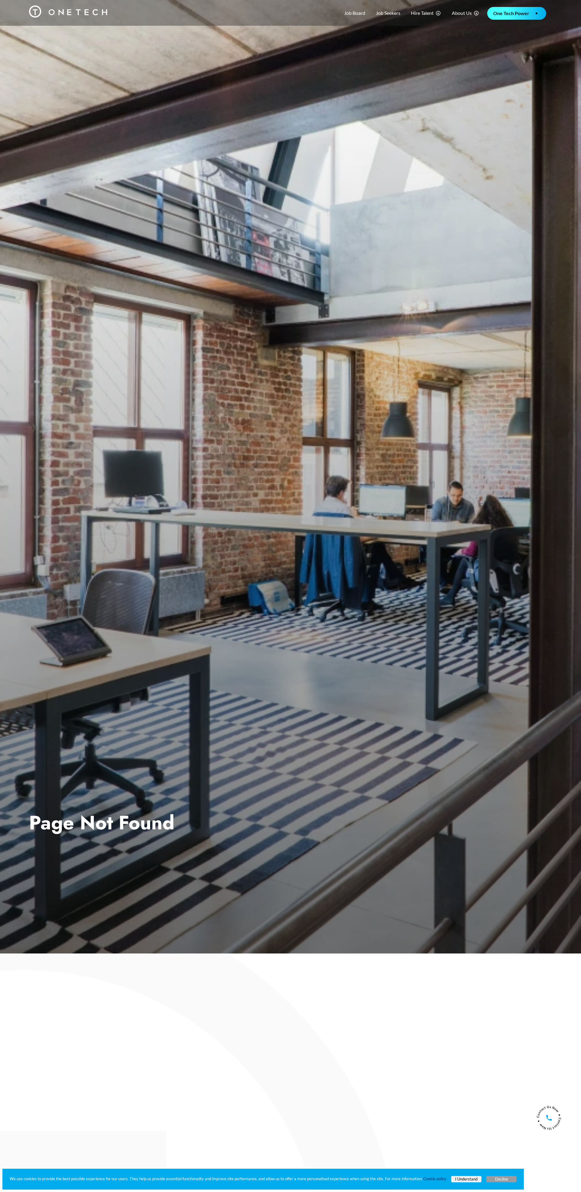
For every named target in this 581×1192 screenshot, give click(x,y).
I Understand (466, 1179)
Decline (501, 1179)
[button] (426, 13)
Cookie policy (434, 1178)
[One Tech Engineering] (68, 10)
